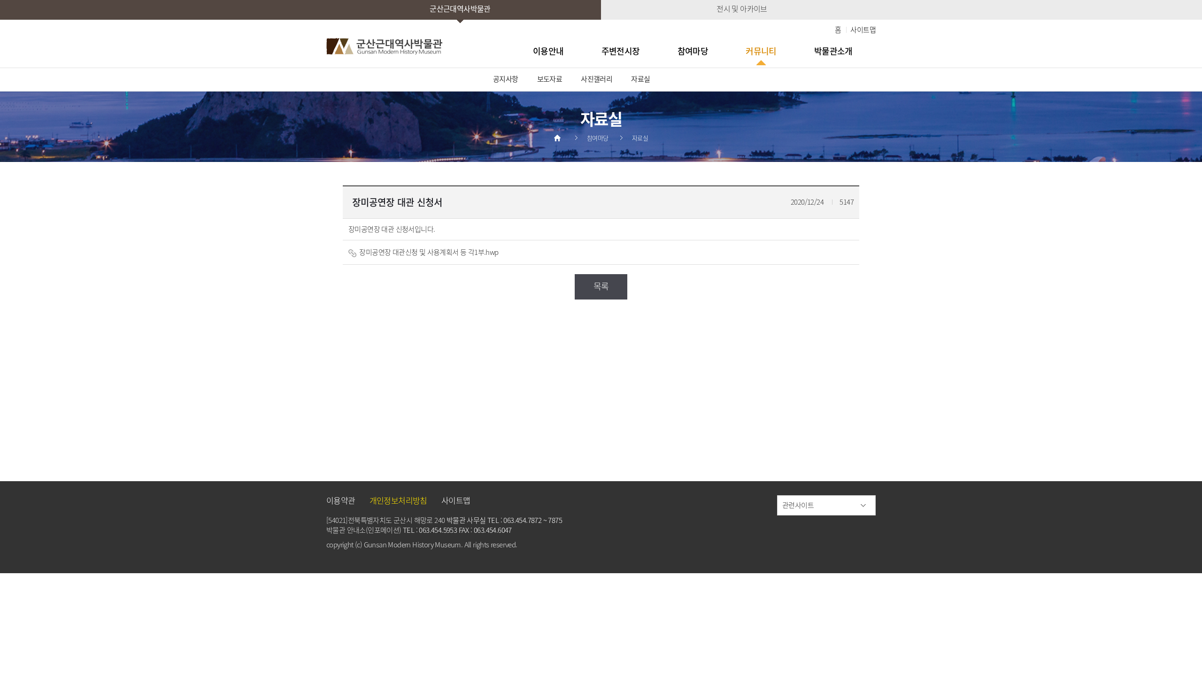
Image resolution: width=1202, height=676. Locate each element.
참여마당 (693, 51)
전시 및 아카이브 (742, 8)
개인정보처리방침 (398, 500)
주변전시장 (620, 51)
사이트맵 (863, 29)
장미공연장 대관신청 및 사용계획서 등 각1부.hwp (428, 252)
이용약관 (340, 500)
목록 (601, 286)
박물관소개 (833, 51)
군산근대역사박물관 (460, 8)
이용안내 (548, 51)
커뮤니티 (761, 51)
